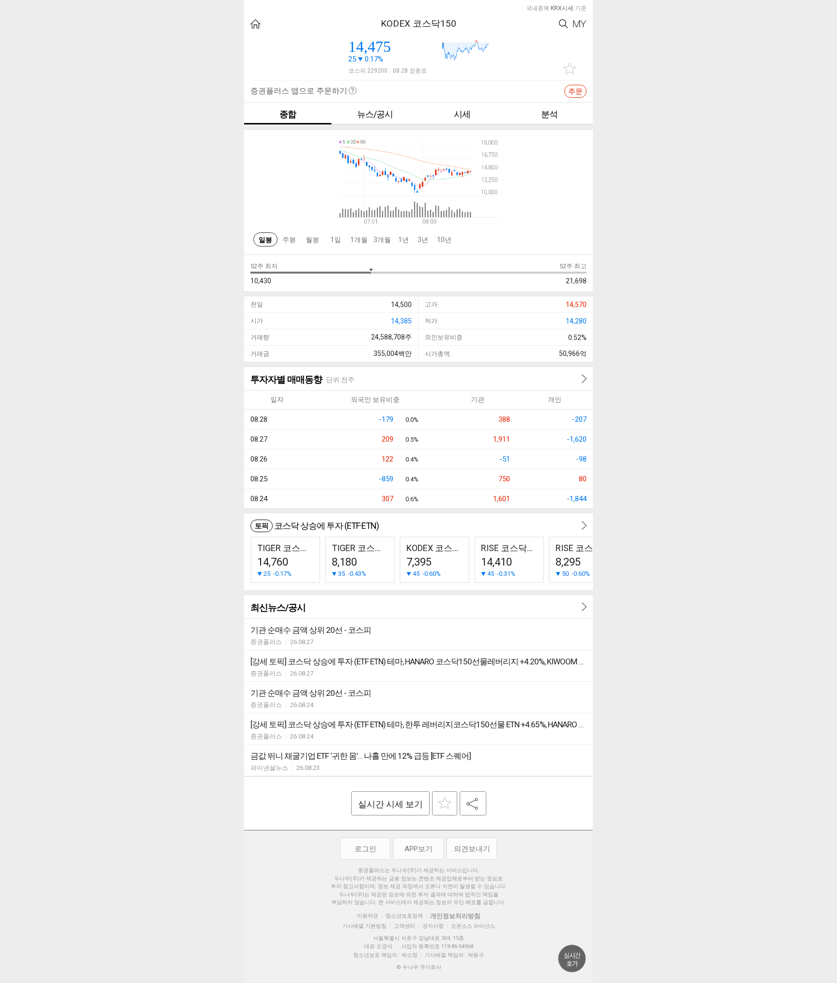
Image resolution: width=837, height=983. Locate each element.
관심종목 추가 (569, 68)
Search (563, 24)
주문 (575, 91)
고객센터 (404, 926)
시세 (462, 114)
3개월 (382, 240)
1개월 (359, 240)
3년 (423, 240)
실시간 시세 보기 (390, 804)
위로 (572, 958)
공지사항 (433, 926)
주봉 (289, 240)
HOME (255, 24)
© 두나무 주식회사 (418, 967)
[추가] (444, 803)
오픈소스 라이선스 (473, 926)
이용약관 (367, 916)
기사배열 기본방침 (364, 926)
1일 (335, 240)
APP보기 (418, 849)
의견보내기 (472, 849)
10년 (444, 240)
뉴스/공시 (375, 114)
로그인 (365, 849)
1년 (403, 240)
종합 (287, 114)
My (580, 24)
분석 (549, 114)
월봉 (312, 240)
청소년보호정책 (404, 916)
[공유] (473, 803)
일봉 (265, 240)
